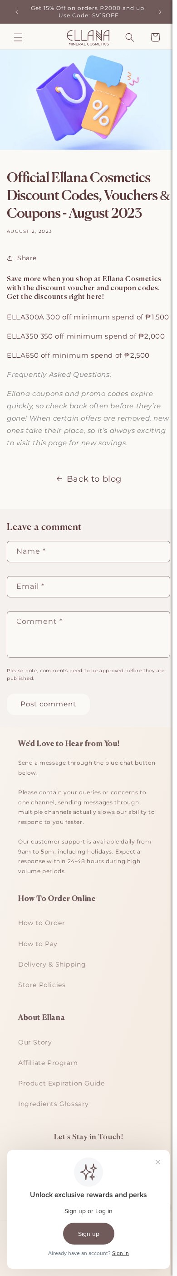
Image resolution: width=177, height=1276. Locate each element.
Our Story (35, 1042)
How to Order (41, 923)
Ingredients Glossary (53, 1104)
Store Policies (41, 985)
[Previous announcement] (17, 12)
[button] (18, 37)
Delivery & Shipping (52, 964)
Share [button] (27, 258)
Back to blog (94, 479)
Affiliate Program (48, 1063)
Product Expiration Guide (61, 1083)
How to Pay (38, 944)
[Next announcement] (160, 12)
